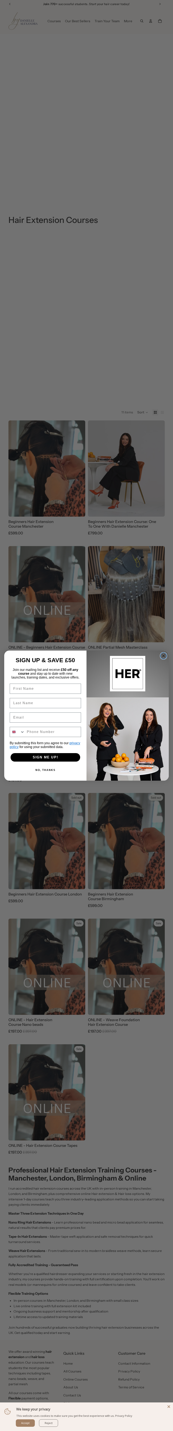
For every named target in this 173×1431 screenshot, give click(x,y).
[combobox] (17, 732)
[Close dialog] (163, 656)
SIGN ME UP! (45, 757)
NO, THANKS (45, 770)
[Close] (169, 1407)
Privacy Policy (123, 1416)
